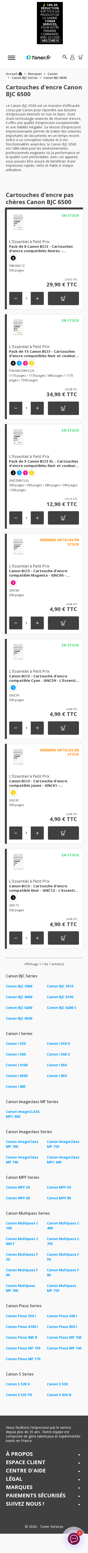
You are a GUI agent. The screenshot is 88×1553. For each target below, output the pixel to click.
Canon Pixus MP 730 (23, 1348)
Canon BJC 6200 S (61, 1007)
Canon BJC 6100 (60, 996)
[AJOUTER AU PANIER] (63, 298)
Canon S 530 (57, 1384)
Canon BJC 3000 (19, 986)
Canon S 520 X (18, 1384)
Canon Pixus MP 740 (64, 1348)
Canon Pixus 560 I (62, 1316)
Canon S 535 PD (19, 1394)
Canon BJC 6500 (19, 1018)
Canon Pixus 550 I (21, 1316)
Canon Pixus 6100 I (22, 1326)
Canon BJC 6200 (19, 1007)
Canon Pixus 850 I (62, 1326)
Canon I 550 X (58, 1043)
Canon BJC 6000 (19, 996)
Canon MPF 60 (18, 1198)
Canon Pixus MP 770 (23, 1358)
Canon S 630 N (59, 1394)
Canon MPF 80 (59, 1198)
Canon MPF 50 (59, 1187)
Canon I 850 (57, 1075)
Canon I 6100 (17, 1065)
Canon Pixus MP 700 (64, 1337)
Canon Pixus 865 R (21, 1337)
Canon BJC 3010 (60, 986)
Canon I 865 (16, 1086)
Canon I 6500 (17, 1075)
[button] (72, 57)
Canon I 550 (16, 1043)
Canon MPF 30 (18, 1187)
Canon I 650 (57, 1065)
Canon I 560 (16, 1054)
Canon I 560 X (58, 1054)
